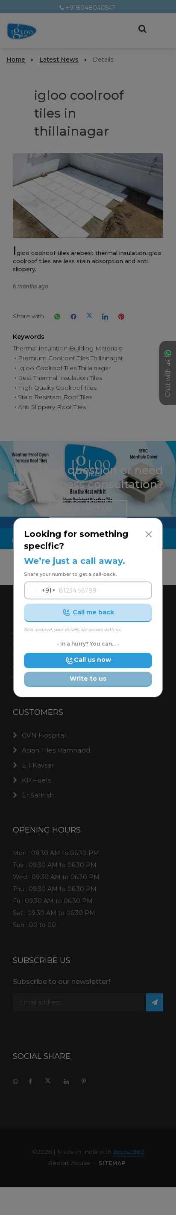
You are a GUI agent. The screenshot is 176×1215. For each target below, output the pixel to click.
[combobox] (38, 590)
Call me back (93, 612)
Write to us (88, 678)
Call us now (92, 660)
